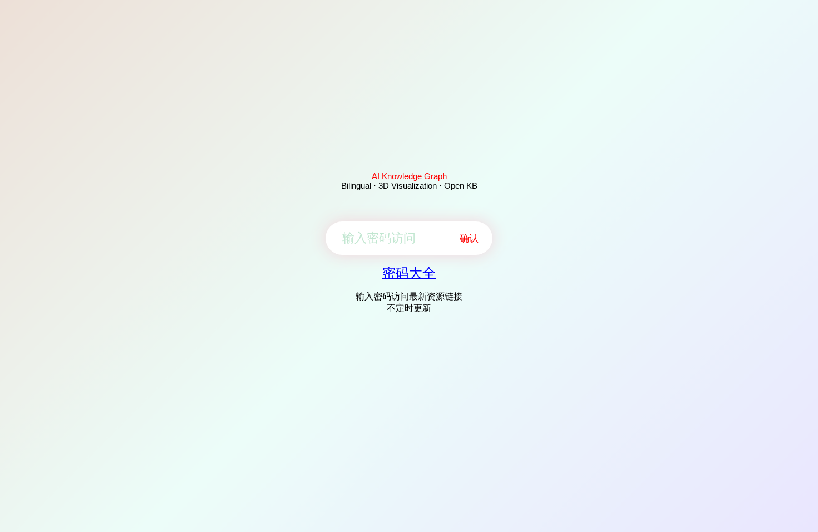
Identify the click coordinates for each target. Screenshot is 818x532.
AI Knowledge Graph (409, 176)
